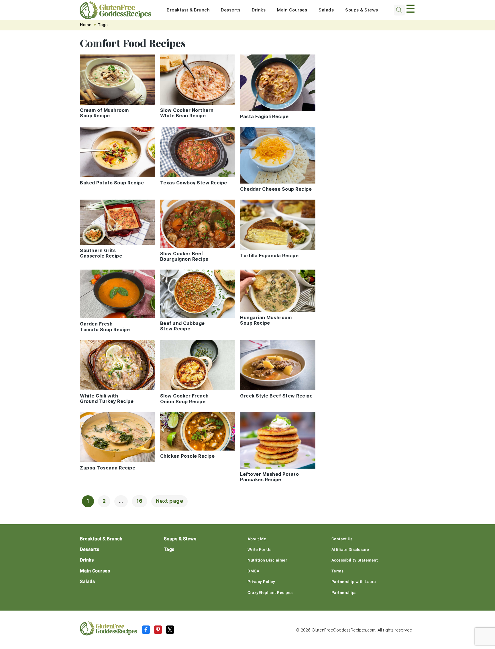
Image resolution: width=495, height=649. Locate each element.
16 (139, 501)
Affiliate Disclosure (350, 549)
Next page (169, 501)
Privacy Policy (261, 581)
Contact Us (342, 539)
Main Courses (292, 10)
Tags (102, 24)
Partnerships (344, 592)
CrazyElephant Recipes (270, 592)
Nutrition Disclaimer (267, 560)
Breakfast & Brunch (188, 10)
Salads (326, 10)
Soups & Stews (361, 10)
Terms (337, 571)
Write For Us (259, 549)
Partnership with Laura (353, 581)
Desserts (230, 10)
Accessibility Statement (354, 560)
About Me (256, 539)
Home (85, 24)
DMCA (253, 571)
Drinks (259, 10)
